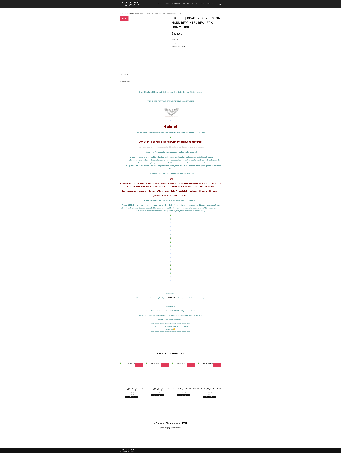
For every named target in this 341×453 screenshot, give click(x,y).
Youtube (195, 3)
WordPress (131, 451)
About (167, 3)
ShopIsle (122, 451)
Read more (131, 396)
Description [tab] (125, 74)
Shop (202, 3)
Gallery (186, 3)
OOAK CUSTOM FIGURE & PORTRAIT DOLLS (131, 5)
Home (160, 3)
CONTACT (171, 298)
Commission (176, 3)
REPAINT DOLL (129, 13)
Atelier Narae (130, 2)
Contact (210, 3)
